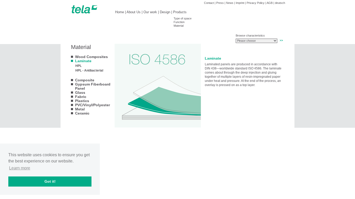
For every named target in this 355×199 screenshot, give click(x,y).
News (229, 2)
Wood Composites (91, 57)
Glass (80, 92)
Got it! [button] (50, 181)
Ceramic (82, 113)
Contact (209, 2)
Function (179, 22)
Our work (150, 12)
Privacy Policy (256, 2)
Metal (80, 109)
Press (220, 2)
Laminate (83, 61)
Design (165, 12)
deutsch (280, 2)
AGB (270, 2)
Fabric (80, 97)
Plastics (82, 101)
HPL (78, 66)
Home (119, 12)
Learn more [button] (19, 168)
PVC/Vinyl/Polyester (92, 105)
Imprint (240, 2)
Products (180, 12)
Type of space (183, 18)
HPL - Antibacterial (89, 70)
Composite (84, 80)
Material (178, 25)
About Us (134, 12)
